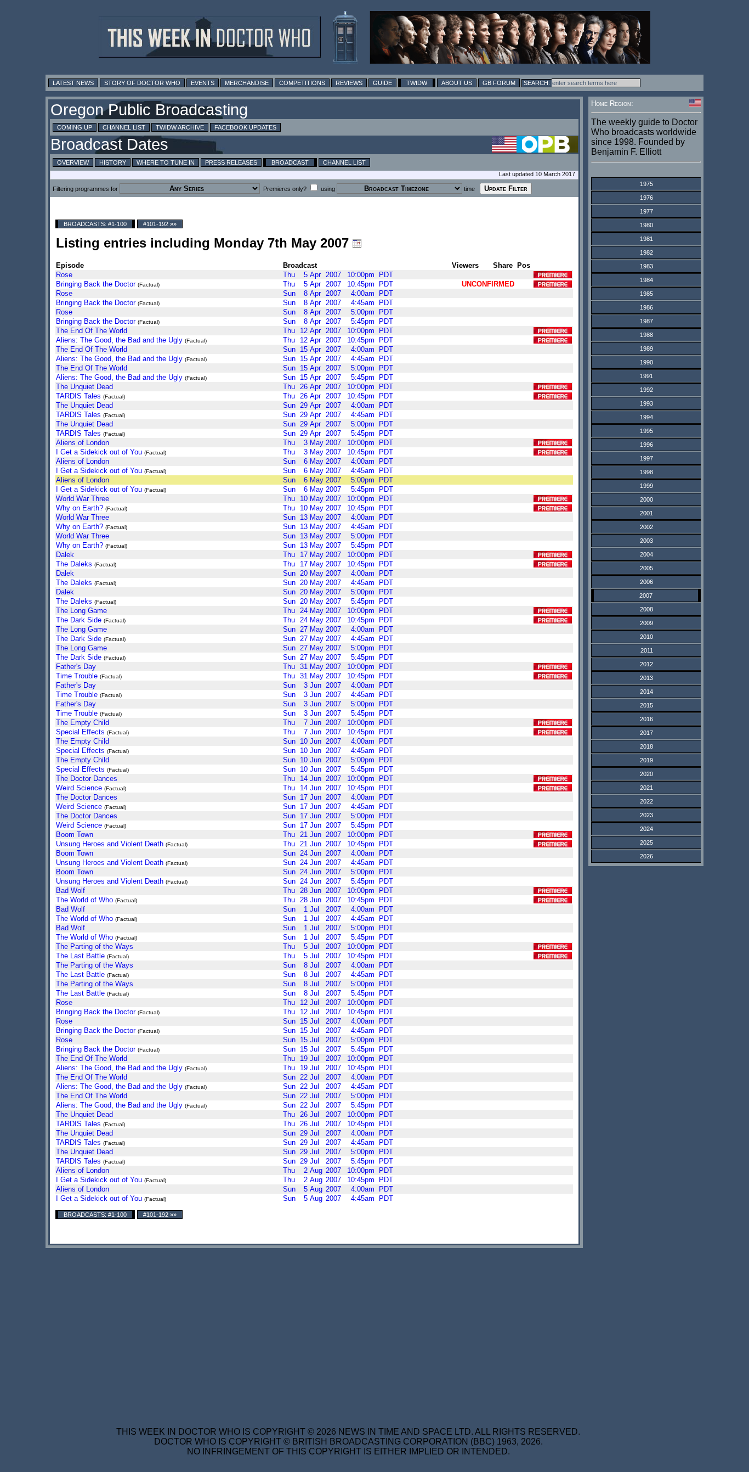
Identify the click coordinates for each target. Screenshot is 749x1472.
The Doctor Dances (86, 778)
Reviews (349, 83)
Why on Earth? (79, 508)
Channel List (124, 127)
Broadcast (290, 162)
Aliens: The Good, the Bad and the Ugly (119, 340)
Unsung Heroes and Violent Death (109, 844)
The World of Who (84, 900)
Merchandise (247, 83)
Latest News (73, 83)
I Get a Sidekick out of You (99, 452)
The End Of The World (91, 331)
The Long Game (81, 610)
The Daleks (74, 564)
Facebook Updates (245, 127)
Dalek (65, 554)
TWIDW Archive (180, 127)
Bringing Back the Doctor (95, 284)
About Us (456, 83)
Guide (382, 83)
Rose (64, 275)
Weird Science (79, 788)
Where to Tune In (166, 162)
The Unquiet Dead (84, 387)
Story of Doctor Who (142, 83)
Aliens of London (82, 443)
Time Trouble (77, 676)
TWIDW (416, 83)
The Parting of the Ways (94, 946)
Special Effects (80, 732)
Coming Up (74, 127)
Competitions (302, 83)
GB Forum (499, 83)
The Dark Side (78, 620)
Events (202, 83)
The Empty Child (82, 722)
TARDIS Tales (78, 396)
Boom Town (74, 834)
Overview (73, 162)
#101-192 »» (160, 224)
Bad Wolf (70, 890)
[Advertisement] (348, 1330)
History (112, 162)
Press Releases (231, 162)
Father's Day (76, 666)
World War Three (82, 499)
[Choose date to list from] (357, 243)
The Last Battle (80, 956)
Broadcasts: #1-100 (95, 224)
